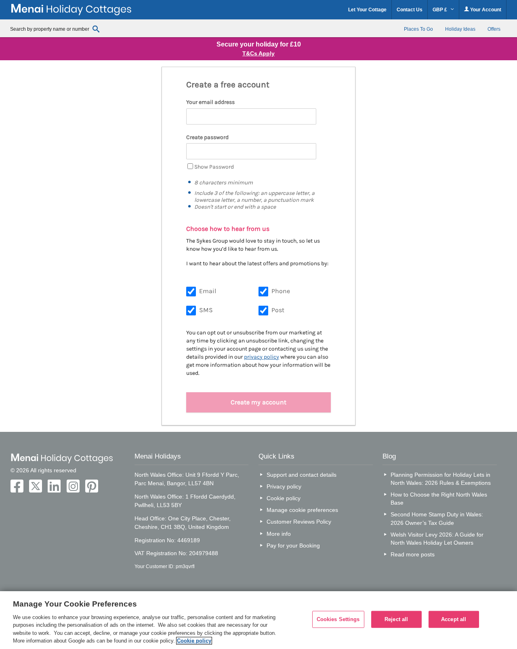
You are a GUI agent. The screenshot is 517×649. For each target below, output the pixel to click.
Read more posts (413, 554)
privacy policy (261, 356)
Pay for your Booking (293, 545)
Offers (494, 29)
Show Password (214, 166)
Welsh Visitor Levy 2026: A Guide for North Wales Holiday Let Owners (437, 538)
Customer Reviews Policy (299, 521)
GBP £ (440, 10)
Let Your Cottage (367, 10)
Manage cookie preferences (302, 510)
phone (280, 291)
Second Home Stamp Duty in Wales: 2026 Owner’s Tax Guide (437, 518)
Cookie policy (284, 498)
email (207, 291)
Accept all (453, 619)
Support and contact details (301, 474)
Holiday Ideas (460, 29)
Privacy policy (284, 486)
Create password (207, 137)
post (277, 310)
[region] (258, 620)
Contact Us (409, 10)
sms (206, 310)
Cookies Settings (338, 619)
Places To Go (418, 29)
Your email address (210, 102)
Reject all (396, 619)
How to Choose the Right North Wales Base (439, 498)
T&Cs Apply (258, 53)
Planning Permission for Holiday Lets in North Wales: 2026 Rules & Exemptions (441, 478)
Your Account (485, 10)
